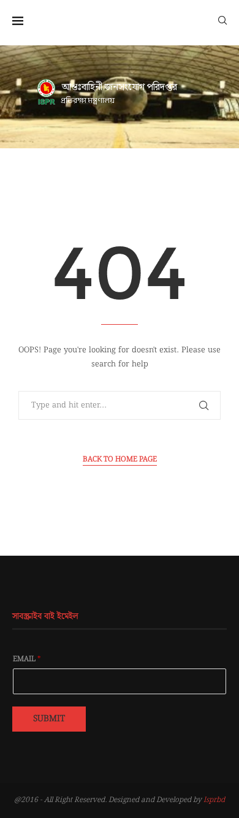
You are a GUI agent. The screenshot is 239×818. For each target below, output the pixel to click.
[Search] (222, 19)
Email (27, 659)
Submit (49, 718)
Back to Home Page (120, 459)
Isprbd (214, 800)
